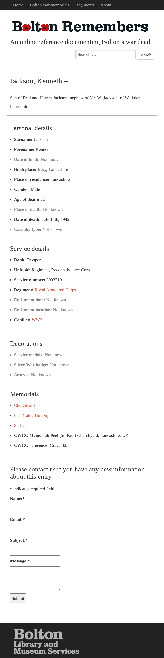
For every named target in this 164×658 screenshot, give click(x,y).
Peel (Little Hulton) (31, 415)
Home (18, 4)
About (105, 4)
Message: (20, 560)
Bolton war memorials (49, 4)
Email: (17, 519)
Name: (17, 498)
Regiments (84, 4)
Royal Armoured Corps (55, 289)
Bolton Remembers (80, 26)
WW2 (37, 319)
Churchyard (24, 405)
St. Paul (21, 425)
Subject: (19, 540)
